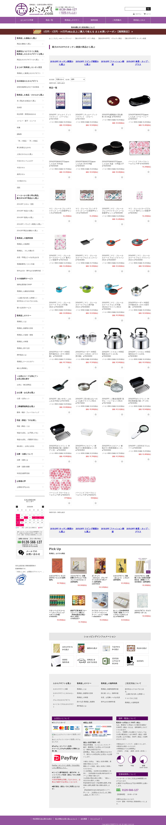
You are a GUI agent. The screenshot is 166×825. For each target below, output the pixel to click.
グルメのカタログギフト (61, 700)
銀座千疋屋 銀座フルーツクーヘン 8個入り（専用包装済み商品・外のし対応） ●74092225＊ (78, 614)
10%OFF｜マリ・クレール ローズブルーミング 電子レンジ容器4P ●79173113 (60, 258)
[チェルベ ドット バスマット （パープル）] (60, 101)
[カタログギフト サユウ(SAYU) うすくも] (142, 600)
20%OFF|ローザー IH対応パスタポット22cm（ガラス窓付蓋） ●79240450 (87, 354)
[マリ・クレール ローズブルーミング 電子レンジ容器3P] (139, 195)
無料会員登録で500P (24, 284)
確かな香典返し (22, 368)
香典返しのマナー (72, 20)
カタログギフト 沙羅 (60, 689)
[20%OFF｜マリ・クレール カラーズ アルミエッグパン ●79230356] (87, 242)
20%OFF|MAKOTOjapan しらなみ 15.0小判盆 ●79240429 (86, 164)
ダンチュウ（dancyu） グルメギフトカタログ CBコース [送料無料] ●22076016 (100, 580)
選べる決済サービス (24, 308)
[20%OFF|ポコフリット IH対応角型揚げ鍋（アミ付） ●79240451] (139, 385)
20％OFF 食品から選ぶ (25, 211)
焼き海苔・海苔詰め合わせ (26, 114)
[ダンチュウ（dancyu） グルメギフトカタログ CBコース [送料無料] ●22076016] (100, 565)
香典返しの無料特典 (109, 683)
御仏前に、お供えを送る (25, 446)
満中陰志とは (81, 706)
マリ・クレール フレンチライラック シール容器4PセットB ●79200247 (87, 211)
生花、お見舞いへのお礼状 (110, 697)
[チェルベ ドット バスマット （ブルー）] (87, 101)
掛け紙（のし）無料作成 (109, 693)
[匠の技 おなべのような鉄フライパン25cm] (87, 385)
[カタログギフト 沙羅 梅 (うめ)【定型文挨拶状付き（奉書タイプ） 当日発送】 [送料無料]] (142, 565)
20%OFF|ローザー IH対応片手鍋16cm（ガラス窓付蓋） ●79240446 (138, 305)
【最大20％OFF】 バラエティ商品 (110, 38)
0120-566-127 (130, 790)
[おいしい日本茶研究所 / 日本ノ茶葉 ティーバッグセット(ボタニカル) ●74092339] (121, 600)
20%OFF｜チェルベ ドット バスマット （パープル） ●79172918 (60, 117)
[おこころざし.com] (46, 14)
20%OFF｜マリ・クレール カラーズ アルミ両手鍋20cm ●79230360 (86, 305)
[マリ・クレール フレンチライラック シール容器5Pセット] (113, 195)
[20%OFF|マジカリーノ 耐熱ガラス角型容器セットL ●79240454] (113, 432)
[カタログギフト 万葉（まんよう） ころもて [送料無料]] (121, 565)
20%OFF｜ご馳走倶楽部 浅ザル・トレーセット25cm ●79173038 (113, 401)
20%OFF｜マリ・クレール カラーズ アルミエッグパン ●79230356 (86, 258)
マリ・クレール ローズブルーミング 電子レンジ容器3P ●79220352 (139, 211)
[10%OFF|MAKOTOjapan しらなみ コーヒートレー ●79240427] (139, 101)
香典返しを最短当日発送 (25, 291)
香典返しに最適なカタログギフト (29, 73)
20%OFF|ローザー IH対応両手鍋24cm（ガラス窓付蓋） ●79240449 (59, 354)
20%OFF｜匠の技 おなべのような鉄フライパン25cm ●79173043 (86, 401)
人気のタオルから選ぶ (25, 154)
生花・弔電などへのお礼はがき (28, 257)
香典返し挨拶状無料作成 (109, 689)
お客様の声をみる (23, 487)
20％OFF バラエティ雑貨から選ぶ (29, 224)
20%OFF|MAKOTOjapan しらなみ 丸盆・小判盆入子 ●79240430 (113, 164)
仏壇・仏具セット (23, 398)
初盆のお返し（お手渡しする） (28, 433)
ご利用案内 (116, 20)
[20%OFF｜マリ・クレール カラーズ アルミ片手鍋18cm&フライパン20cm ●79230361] (113, 289)
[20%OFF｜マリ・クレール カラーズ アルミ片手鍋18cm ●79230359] (60, 289)
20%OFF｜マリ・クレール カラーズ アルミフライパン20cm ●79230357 (113, 258)
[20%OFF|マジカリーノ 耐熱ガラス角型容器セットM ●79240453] (87, 432)
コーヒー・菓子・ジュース (26, 121)
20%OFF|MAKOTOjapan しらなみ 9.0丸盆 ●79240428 (59, 164)
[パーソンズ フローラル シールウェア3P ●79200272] (60, 479)
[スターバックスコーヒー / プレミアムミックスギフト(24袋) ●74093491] (57, 600)
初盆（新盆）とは (23, 426)
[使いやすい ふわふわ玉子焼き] (60, 385)
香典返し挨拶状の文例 (85, 693)
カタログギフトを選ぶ (62, 683)
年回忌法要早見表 (23, 473)
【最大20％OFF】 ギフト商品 (84, 38)
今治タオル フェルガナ (25, 161)
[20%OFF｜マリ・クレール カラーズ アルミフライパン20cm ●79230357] (113, 242)
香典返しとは (81, 689)
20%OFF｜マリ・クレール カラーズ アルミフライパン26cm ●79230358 (139, 258)
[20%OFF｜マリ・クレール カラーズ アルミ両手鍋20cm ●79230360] (87, 289)
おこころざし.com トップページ (60, 38)
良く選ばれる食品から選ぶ (26, 101)
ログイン (138, 14)
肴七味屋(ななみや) (24, 147)
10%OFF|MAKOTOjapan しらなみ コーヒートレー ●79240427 (138, 117)
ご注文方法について (133, 683)
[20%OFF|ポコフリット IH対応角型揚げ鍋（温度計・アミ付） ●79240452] (60, 432)
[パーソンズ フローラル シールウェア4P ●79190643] (139, 148)
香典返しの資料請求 (132, 702)
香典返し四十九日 (23, 348)
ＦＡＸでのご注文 (131, 698)
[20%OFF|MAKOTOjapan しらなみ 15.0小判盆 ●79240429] (87, 148)
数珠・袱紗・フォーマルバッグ (28, 412)
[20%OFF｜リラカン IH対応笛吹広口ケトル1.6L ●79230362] (113, 338)
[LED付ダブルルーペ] (139, 432)
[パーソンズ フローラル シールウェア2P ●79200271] (87, 479)
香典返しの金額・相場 (25, 335)
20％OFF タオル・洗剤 (25, 204)
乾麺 (18, 127)
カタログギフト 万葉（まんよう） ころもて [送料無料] (121, 578)
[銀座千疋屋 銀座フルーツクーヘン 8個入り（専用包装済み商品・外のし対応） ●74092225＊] (78, 600)
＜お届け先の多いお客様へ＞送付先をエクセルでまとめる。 (28, 299)
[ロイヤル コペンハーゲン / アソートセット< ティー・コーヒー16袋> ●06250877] (100, 600)
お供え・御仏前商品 (24, 385)
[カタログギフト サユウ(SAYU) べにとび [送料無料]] (57, 565)
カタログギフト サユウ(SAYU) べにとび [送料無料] (57, 578)
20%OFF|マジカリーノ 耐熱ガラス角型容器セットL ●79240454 (112, 448)
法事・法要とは (22, 460)
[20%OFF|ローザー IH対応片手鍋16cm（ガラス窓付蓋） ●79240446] (139, 289)
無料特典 (94, 20)
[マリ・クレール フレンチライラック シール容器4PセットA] (60, 195)
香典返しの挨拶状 (23, 244)
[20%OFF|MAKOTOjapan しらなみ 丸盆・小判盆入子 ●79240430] (113, 148)
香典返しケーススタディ (25, 361)
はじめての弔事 (27, 20)
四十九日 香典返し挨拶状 (86, 702)
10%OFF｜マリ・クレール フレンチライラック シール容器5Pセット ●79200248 (113, 211)
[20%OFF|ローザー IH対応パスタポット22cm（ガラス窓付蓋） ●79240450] (87, 338)
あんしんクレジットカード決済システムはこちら (66, 740)
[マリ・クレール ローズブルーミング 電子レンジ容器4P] (60, 242)
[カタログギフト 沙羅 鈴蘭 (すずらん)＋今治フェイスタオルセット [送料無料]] (78, 565)
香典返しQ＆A (139, 20)
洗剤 (18, 187)
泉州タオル (21, 174)
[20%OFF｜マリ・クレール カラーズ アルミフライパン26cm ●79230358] (139, 242)
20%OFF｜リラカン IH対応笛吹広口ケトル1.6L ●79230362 (113, 354)
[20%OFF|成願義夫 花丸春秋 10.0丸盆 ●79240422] (113, 101)
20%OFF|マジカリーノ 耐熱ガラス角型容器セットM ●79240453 (86, 448)
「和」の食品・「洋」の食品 (27, 141)
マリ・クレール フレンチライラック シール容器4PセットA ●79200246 (60, 211)
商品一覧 (49, 20)
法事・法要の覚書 (23, 467)
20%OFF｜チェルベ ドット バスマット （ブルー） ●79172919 (86, 117)
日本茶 (19, 107)
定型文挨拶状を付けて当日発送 (28, 87)
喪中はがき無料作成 (108, 702)
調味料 (19, 134)
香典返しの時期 (82, 697)
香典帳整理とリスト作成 (25, 264)
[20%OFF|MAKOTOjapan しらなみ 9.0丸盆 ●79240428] (60, 148)
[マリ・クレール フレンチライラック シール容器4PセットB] (87, 195)
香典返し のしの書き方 (25, 251)
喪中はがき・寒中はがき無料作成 (29, 271)
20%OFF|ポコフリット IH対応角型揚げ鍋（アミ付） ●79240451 (139, 401)
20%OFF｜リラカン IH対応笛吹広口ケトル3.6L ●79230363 (139, 354)
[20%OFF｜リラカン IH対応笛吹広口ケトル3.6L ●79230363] (139, 338)
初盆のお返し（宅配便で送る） (28, 439)
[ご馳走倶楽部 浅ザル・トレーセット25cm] (113, 385)
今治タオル (21, 167)
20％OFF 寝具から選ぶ (25, 217)
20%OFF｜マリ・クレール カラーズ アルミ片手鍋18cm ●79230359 (60, 305)
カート (148, 14)
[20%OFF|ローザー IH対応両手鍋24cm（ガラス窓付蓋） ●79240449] (60, 338)
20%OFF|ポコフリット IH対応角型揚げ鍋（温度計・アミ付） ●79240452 (59, 448)
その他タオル (21, 181)
